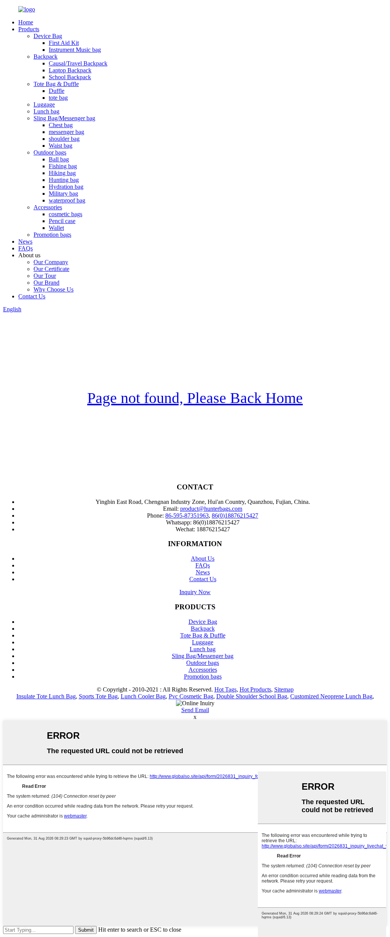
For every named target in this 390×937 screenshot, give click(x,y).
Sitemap (284, 689)
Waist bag (60, 145)
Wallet (56, 228)
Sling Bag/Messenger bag (64, 118)
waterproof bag (67, 200)
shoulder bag (64, 138)
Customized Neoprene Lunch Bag (331, 696)
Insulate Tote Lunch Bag (46, 696)
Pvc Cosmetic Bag (191, 696)
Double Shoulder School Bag (251, 696)
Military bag (63, 193)
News (25, 241)
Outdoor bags (50, 152)
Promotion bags (52, 234)
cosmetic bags (65, 214)
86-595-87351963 (187, 515)
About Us (202, 558)
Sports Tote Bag (98, 696)
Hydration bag (66, 186)
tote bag (58, 97)
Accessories (48, 207)
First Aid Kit (64, 43)
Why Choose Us (54, 289)
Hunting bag (64, 180)
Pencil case (62, 221)
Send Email (195, 710)
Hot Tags (225, 689)
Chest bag (61, 125)
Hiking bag (62, 173)
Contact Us (31, 296)
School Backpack (70, 77)
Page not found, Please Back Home (195, 397)
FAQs (25, 248)
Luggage (44, 104)
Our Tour (45, 275)
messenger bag (66, 132)
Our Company (51, 262)
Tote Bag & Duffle (56, 84)
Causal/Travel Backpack (78, 63)
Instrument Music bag (75, 49)
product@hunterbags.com (211, 508)
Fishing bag (63, 166)
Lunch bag (46, 111)
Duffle (56, 91)
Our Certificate (51, 269)
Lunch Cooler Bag (143, 696)
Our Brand (46, 282)
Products (28, 29)
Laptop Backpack (70, 70)
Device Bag (48, 36)
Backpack (46, 56)
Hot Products (255, 689)
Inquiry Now (195, 592)
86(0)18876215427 (235, 515)
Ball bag (59, 159)
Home (25, 22)
